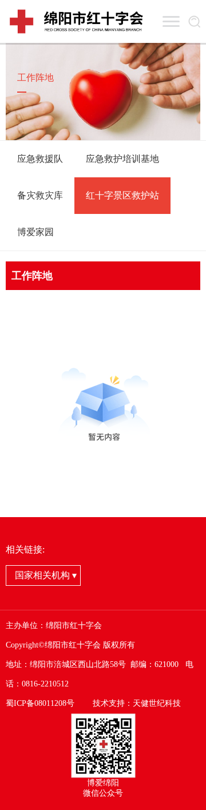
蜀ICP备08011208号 (40, 703)
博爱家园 (35, 232)
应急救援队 (40, 159)
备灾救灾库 (40, 195)
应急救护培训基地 (122, 159)
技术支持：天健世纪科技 (137, 703)
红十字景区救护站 (122, 195)
